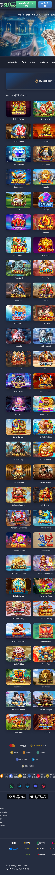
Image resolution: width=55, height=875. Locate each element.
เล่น (18, 115)
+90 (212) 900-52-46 (19, 868)
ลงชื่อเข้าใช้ (45, 4)
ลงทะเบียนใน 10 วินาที (26, 4)
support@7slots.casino (18, 866)
